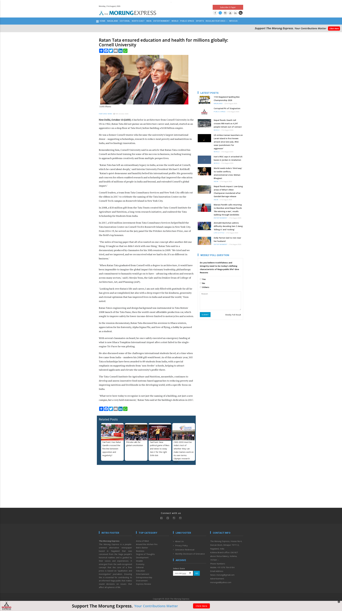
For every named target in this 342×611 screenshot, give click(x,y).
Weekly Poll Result (233, 315)
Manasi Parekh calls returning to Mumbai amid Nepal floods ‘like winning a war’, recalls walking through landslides (228, 209)
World (175, 21)
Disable (139, 560)
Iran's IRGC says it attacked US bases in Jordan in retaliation (228, 158)
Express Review (143, 584)
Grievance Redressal (184, 549)
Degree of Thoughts (145, 554)
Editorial (125, 21)
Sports (200, 21)
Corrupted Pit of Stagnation (227, 108)
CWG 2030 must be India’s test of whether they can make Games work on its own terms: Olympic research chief (184, 452)
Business (140, 551)
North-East (138, 21)
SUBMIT (205, 314)
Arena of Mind (142, 541)
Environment (142, 580)
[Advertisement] (87, 317)
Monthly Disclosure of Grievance (190, 553)
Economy (140, 564)
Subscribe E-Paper (228, 7)
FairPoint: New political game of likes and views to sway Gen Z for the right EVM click (159, 449)
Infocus (233, 21)
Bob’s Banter (142, 547)
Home (103, 21)
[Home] (128, 12)
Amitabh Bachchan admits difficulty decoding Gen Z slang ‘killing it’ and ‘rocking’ (228, 226)
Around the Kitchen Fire (147, 544)
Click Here (334, 28)
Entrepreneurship (144, 577)
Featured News (105, 114)
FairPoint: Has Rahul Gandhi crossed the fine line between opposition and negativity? (111, 449)
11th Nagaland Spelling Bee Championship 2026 (227, 98)
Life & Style (219, 233)
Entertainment (161, 21)
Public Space (187, 21)
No (203, 283)
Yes (204, 279)
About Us (179, 541)
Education (140, 570)
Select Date (179, 568)
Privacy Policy (181, 545)
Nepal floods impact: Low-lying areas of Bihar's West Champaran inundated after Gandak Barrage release (228, 191)
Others (205, 287)
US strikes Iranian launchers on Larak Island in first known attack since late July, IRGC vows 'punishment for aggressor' (228, 142)
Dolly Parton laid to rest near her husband (227, 239)
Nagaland (112, 21)
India (149, 21)
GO (196, 573)
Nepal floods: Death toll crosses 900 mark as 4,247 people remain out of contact (228, 123)
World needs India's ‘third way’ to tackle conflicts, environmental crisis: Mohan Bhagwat (228, 173)
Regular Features (216, 21)
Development (142, 557)
